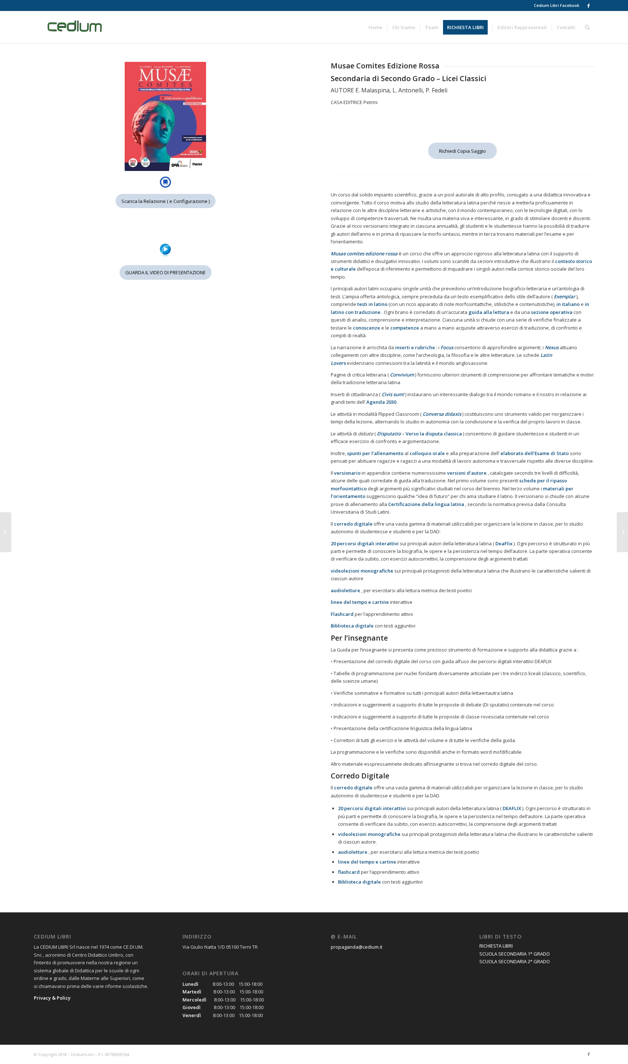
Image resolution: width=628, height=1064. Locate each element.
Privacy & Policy (52, 998)
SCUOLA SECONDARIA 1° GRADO (514, 954)
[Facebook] (588, 5)
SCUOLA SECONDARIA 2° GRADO (514, 961)
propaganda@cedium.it (356, 947)
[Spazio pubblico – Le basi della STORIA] (5, 532)
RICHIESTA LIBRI (496, 946)
